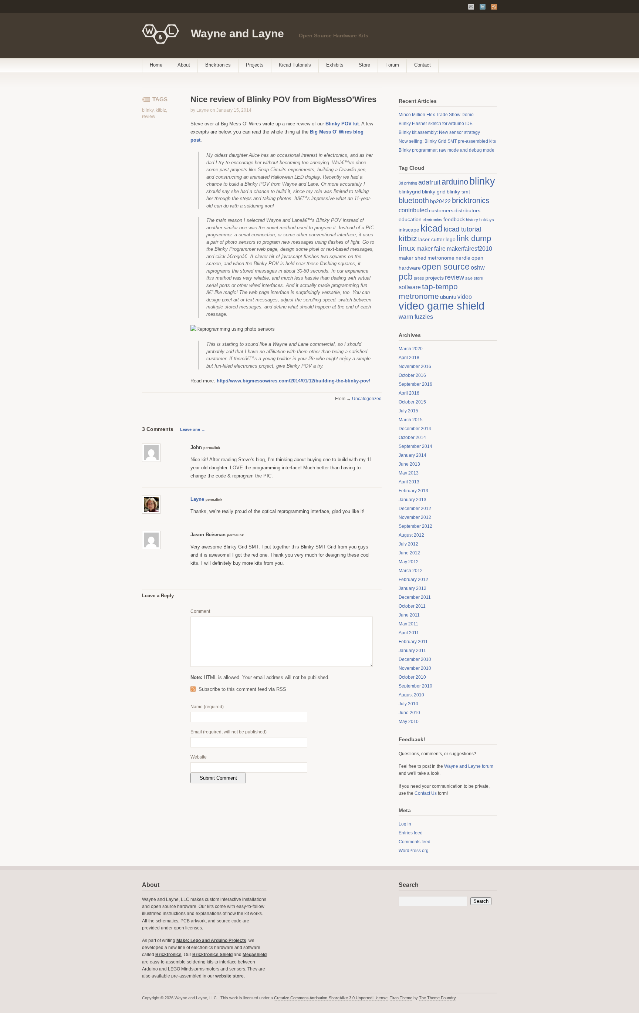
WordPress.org (414, 850)
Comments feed (414, 841)
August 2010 (411, 695)
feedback (454, 219)
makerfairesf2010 (469, 248)
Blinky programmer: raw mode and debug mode (446, 150)
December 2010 (415, 659)
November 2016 (415, 366)
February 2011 (413, 641)
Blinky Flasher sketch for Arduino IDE (436, 123)
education (410, 219)
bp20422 (440, 201)
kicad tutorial (462, 229)
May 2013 (409, 473)
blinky (147, 110)
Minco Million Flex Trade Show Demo (436, 114)
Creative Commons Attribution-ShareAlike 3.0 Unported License (331, 998)
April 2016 (409, 393)
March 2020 (411, 348)
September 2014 (415, 446)
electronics (432, 219)
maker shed (412, 258)
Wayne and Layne (237, 33)
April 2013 (409, 481)
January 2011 (412, 650)
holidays (486, 219)
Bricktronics (218, 65)
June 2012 (409, 553)
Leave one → (192, 429)
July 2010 (408, 703)
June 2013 (409, 464)
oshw (478, 267)
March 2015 (411, 419)
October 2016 (412, 375)
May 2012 (409, 561)
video (464, 296)
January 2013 (412, 499)
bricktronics (470, 200)
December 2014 (415, 428)
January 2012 (412, 588)
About (184, 65)
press (419, 278)
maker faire (431, 248)
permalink (211, 448)
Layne (197, 499)
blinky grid (434, 192)
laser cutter (431, 239)
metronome (440, 258)
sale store (474, 278)
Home (156, 65)
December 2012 (415, 508)
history (472, 219)
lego (451, 239)
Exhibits (335, 65)
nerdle (463, 258)
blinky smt (458, 192)
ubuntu (448, 297)
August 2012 (411, 535)
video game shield (441, 306)
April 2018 (409, 357)
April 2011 (409, 632)
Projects (255, 65)
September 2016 (415, 384)
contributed (413, 210)
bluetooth (414, 200)
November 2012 (415, 517)
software (410, 287)
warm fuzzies (416, 316)
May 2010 (409, 721)
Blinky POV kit (342, 123)
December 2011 (415, 597)
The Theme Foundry (437, 998)
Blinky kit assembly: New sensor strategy (439, 132)
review (148, 116)
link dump (474, 238)
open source (446, 266)
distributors (467, 210)
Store (364, 65)
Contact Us (426, 793)
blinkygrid (410, 192)
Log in (405, 824)
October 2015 (412, 402)
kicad (431, 228)
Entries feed (411, 832)
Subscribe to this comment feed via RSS (242, 689)
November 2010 (415, 668)
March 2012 (411, 570)
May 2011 (408, 624)
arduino (455, 181)
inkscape (409, 230)
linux (407, 248)
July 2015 (408, 410)
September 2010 (415, 686)
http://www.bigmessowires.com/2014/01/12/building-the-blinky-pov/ (293, 381)
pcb (406, 276)
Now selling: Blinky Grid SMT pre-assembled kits (447, 141)
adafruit (429, 182)
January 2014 (412, 455)
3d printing (408, 183)
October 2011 (412, 606)
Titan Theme (401, 998)
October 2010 (412, 677)
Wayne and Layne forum (468, 766)
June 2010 (409, 712)
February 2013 (413, 490)
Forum (392, 65)
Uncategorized (367, 398)
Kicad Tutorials (295, 65)
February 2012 (413, 579)
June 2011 (409, 615)
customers (441, 210)
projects (434, 278)
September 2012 (415, 526)
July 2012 (408, 544)
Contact (422, 65)
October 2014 (412, 437)
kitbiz (161, 110)
